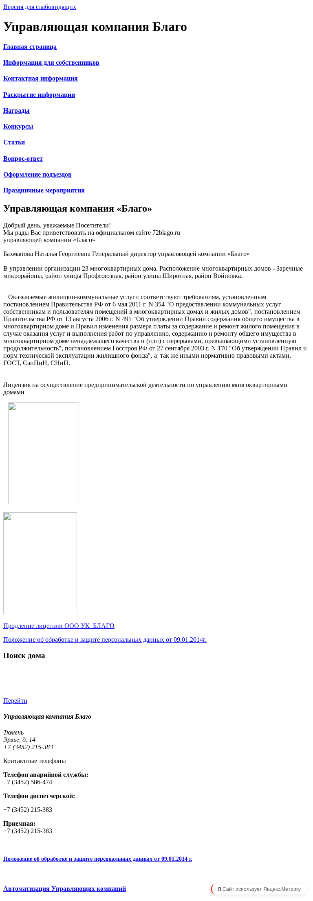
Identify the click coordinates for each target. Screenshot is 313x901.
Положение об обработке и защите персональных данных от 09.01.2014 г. (97, 859)
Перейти (15, 700)
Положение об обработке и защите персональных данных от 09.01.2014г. (105, 639)
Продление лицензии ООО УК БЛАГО (59, 625)
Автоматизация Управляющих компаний (64, 888)
